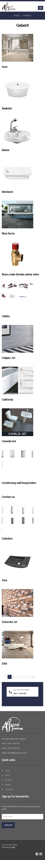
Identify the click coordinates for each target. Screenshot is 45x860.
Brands (27, 16)
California (7, 399)
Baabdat (7, 108)
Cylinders (7, 538)
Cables (6, 316)
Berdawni (7, 192)
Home (16, 16)
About (7, 775)
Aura (4, 66)
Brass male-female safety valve (20, 274)
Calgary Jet (8, 358)
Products (8, 780)
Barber (5, 150)
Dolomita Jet (9, 622)
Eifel (4, 663)
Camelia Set (9, 441)
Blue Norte (8, 233)
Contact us (8, 497)
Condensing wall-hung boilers (19, 483)
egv (13, 847)
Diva (4, 580)
